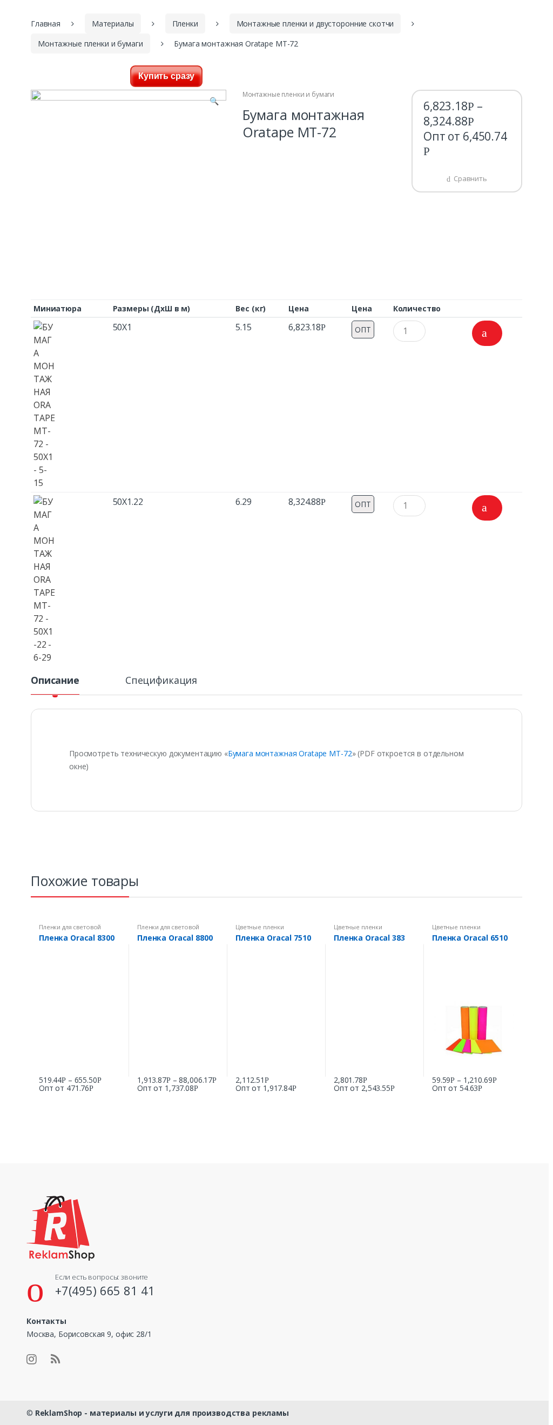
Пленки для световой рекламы (70, 930)
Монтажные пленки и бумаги (90, 43)
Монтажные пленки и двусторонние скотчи (315, 23)
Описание (55, 681)
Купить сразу (166, 76)
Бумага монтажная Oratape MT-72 (290, 753)
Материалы (113, 23)
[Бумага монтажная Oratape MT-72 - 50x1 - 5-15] (70, 405)
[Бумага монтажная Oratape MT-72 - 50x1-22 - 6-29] (70, 579)
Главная (45, 23)
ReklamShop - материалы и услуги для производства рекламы (162, 1413)
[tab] (55, 685)
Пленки (185, 23)
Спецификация (161, 681)
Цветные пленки (259, 927)
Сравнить (470, 178)
